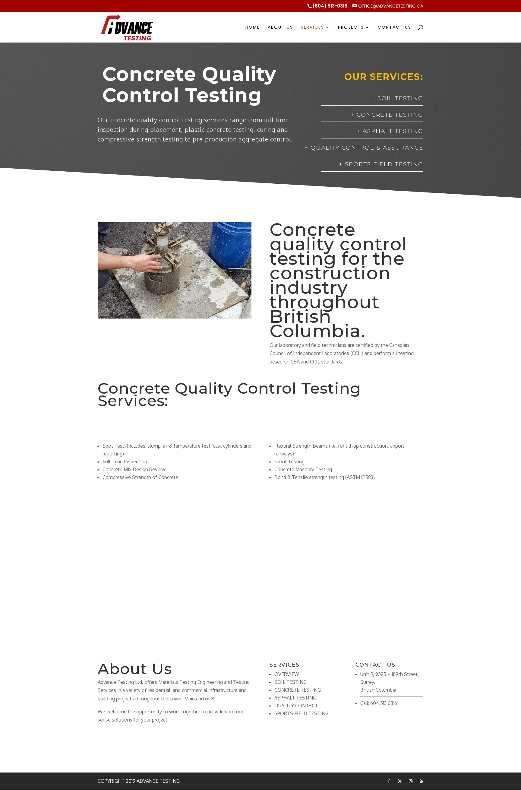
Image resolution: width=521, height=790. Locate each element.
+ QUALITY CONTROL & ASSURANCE (364, 147)
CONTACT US (260, 594)
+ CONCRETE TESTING (387, 114)
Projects (351, 27)
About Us (280, 27)
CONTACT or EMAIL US (136, 740)
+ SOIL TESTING (397, 98)
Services (312, 27)
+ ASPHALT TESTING (390, 131)
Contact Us (394, 27)
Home (252, 27)
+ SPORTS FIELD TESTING (381, 164)
